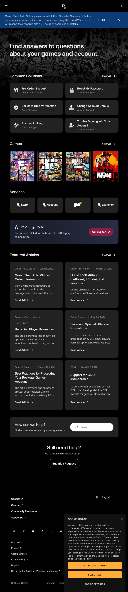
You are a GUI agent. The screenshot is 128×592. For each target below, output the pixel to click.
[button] (121, 6)
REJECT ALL (94, 575)
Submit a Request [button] (64, 463)
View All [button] (106, 76)
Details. (74, 24)
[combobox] (95, 427)
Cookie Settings (19, 554)
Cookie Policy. (85, 558)
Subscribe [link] (18, 517)
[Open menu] (6, 6)
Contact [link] (17, 499)
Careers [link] (17, 505)
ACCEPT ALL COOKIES (95, 565)
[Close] (121, 519)
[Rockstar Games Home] (64, 6)
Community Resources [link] (25, 511)
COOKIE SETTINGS (94, 584)
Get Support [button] (99, 232)
